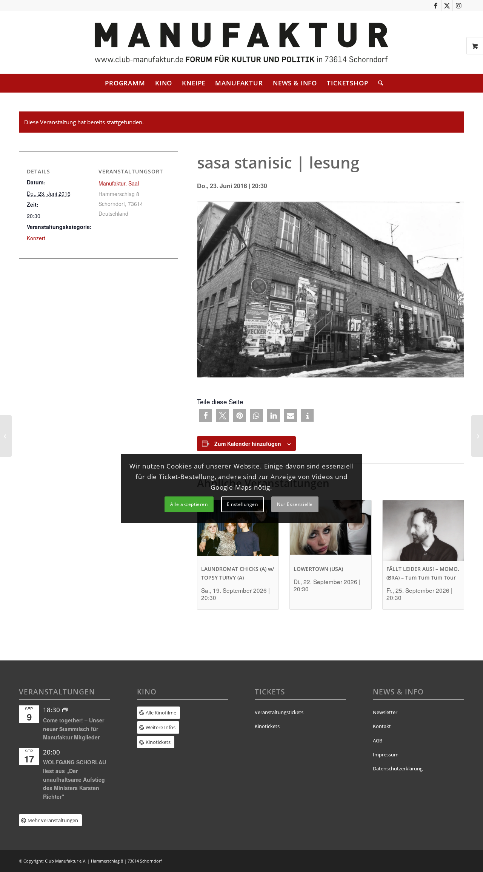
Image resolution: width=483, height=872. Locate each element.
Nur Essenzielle (295, 504)
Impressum (385, 754)
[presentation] (237, 530)
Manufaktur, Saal (118, 183)
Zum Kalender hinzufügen (247, 443)
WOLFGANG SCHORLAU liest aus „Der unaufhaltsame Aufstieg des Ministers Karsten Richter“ (74, 779)
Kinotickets (267, 726)
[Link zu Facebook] (435, 5)
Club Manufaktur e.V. (65, 861)
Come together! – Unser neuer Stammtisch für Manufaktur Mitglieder (73, 728)
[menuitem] (125, 83)
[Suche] (378, 83)
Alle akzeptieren (189, 504)
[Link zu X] (446, 5)
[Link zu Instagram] (458, 5)
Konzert (36, 238)
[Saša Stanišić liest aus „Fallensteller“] (6, 436)
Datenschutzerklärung (398, 768)
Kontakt (382, 726)
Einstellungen (242, 504)
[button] (205, 415)
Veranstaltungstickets (279, 712)
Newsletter (385, 712)
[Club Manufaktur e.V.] (241, 42)
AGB (377, 740)
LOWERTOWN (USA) (318, 568)
